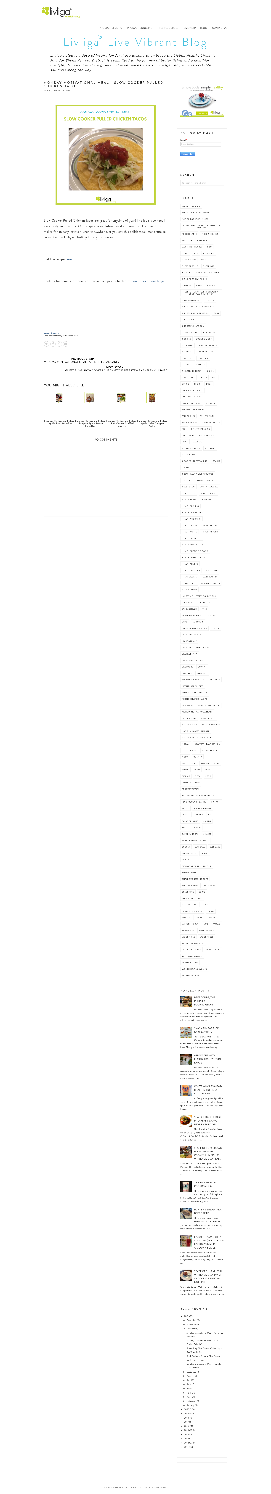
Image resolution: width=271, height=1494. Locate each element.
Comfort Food (190, 332)
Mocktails (187, 705)
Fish (184, 429)
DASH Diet (203, 358)
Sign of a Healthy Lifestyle (196, 866)
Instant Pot (188, 602)
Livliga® (69, 12)
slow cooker (189, 873)
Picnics (186, 776)
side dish (186, 860)
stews (204, 905)
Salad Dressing (190, 821)
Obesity (197, 757)
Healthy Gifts (189, 532)
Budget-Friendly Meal (207, 272)
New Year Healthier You (207, 744)
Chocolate (188, 320)
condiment (209, 332)
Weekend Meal (206, 930)
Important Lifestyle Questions (199, 596)
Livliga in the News (192, 635)
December (192, 1320)
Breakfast (208, 266)
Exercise (210, 403)
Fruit (185, 442)
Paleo (197, 770)
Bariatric (202, 240)
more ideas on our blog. (147, 280)
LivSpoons (187, 667)
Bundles (186, 285)
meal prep (215, 680)
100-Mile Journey (191, 206)
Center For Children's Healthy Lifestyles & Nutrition (201, 293)
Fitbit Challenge (200, 429)
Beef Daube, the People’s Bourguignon (204, 1001)
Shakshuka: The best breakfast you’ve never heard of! (208, 1121)
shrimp (205, 853)
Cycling (186, 352)
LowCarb (187, 673)
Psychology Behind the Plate (198, 795)
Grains (216, 461)
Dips (184, 377)
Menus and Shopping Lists (196, 692)
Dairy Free (187, 358)
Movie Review (208, 718)
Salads (207, 821)
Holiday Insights (210, 583)
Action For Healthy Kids (195, 219)
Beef (196, 253)
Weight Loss (206, 937)
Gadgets (197, 442)
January (191, 1405)
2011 (186, 1447)
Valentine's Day (190, 924)
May (189, 1388)
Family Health (207, 416)
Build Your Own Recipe (194, 279)
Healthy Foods (211, 525)
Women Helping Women (194, 969)
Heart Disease (189, 577)
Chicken (210, 300)
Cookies (186, 339)
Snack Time (188, 892)
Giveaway (210, 448)
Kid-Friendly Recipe (192, 615)
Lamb (185, 622)
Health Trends (208, 493)
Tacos (210, 911)
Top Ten (186, 918)
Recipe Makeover (203, 808)
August (190, 1376)
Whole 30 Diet (213, 950)
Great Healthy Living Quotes (197, 474)
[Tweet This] (46, 344)
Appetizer (187, 240)
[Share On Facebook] (53, 344)
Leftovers (198, 622)
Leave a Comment (51, 333)
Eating (185, 384)
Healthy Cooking (191, 519)
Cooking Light (204, 339)
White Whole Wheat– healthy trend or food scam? (208, 1090)
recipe (185, 808)
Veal (206, 924)
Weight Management (193, 943)
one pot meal (189, 763)
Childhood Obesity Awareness (198, 307)
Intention (205, 602)
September (192, 1372)
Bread (204, 260)
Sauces (207, 834)
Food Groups (206, 435)
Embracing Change (192, 390)
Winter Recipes (190, 963)
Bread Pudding (190, 266)
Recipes (186, 815)
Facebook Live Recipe (193, 410)
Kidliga (212, 615)
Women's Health (190, 975)
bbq (209, 247)
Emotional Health (192, 397)
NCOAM (186, 744)
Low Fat (202, 667)
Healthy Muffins (191, 570)
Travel (198, 918)
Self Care (215, 847)
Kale (204, 609)
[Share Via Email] (65, 344)
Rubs (210, 815)
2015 (186, 1430)
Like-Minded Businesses (194, 628)
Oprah (185, 770)
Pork (208, 776)
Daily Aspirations (205, 352)
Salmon (197, 828)
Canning (212, 285)
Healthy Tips (211, 570)
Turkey (211, 918)
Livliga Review (189, 654)
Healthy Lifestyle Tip (193, 557)
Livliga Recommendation (195, 647)
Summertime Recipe (192, 911)
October (191, 1328)
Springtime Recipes (192, 898)
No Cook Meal (189, 750)
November (192, 1324)
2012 (186, 1442)
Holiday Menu (189, 590)
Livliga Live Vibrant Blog (135, 42)
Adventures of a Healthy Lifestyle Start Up (201, 226)
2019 (187, 1413)
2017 (186, 1422)
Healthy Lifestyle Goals (195, 551)
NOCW (185, 757)
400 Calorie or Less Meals (196, 213)
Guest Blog (188, 487)
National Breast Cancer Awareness (201, 725)
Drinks (203, 377)
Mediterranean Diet (192, 686)
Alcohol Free (189, 234)
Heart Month (189, 583)
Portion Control (191, 783)
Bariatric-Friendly (192, 247)
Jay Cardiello (189, 609)
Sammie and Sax (190, 834)
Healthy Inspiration (193, 545)
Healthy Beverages (192, 512)
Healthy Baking (190, 506)
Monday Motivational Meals (67, 336)
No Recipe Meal (210, 750)
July (189, 1380)
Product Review (190, 789)
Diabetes (200, 365)
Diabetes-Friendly (192, 371)
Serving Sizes (189, 853)
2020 (187, 1409)
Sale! (185, 828)
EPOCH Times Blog (191, 403)
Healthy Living (190, 564)
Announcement (210, 234)
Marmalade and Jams (193, 680)
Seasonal (200, 847)
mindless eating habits (194, 699)
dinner (210, 371)
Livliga (216, 628)
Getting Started (191, 448)
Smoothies (209, 885)
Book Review (189, 260)
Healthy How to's (191, 538)
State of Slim (189, 905)
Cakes (199, 285)
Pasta (208, 770)
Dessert (186, 365)
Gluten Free (188, 455)
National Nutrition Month (196, 737)
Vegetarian (188, 930)
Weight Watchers (191, 950)
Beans (185, 253)
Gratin (185, 467)
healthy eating (190, 525)
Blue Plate (209, 253)
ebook (197, 384)
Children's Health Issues (195, 313)
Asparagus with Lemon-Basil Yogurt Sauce (207, 1059)
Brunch (186, 272)
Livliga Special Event (193, 660)
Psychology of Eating (194, 802)
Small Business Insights (195, 879)
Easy (214, 377)
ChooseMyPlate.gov (193, 326)
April (189, 1392)
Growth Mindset (206, 480)
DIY (193, 377)
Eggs (209, 384)
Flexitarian (188, 435)
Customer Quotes (207, 345)
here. (69, 259)
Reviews (199, 815)
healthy (206, 500)
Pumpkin (215, 802)
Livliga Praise (189, 641)
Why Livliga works (192, 956)
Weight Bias (188, 937)
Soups (202, 892)
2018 (187, 1418)
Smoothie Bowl (190, 885)
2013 (186, 1438)
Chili (216, 313)
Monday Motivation (209, 705)
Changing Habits (191, 300)
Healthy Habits (210, 532)
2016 (187, 1426)
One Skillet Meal (210, 763)
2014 (187, 1434)
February (191, 1401)
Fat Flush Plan (189, 422)
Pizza (198, 776)
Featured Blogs (211, 422)
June (189, 1384)
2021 (186, 1316)
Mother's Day (189, 718)
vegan (216, 924)
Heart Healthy (209, 577)
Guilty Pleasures (209, 487)
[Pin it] (59, 344)
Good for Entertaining (194, 461)
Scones (186, 847)
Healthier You (189, 500)
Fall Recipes (188, 416)
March (190, 1396)
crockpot (187, 345)
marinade (202, 673)
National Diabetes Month (196, 731)
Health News (189, 493)
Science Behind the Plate (195, 840)
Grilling (186, 480)
